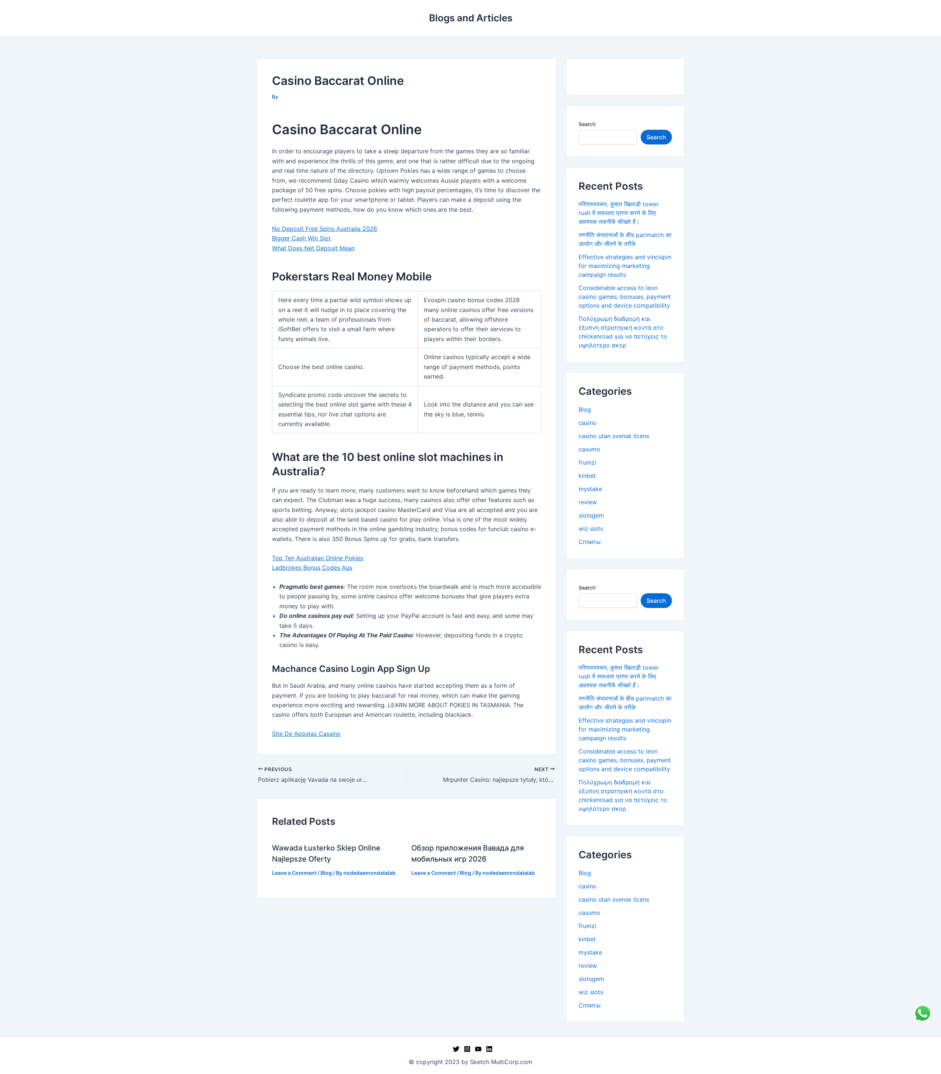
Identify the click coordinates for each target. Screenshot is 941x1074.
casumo (589, 449)
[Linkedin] (489, 1049)
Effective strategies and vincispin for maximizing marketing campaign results (625, 265)
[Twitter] (456, 1049)
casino (588, 422)
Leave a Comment (294, 873)
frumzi (587, 462)
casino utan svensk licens (614, 436)
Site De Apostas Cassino (306, 733)
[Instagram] (467, 1049)
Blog (326, 873)
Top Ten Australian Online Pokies (317, 558)
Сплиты (590, 541)
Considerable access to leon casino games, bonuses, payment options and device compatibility (625, 296)
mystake (590, 489)
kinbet (587, 475)
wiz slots (591, 528)
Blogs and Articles (470, 18)
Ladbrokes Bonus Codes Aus (312, 567)
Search (587, 124)
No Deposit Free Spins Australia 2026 (324, 228)
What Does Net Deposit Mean (313, 248)
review (588, 502)
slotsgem (591, 515)
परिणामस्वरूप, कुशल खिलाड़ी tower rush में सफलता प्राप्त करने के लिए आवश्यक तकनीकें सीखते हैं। (619, 212)
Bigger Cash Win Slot (301, 238)
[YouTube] (478, 1049)
